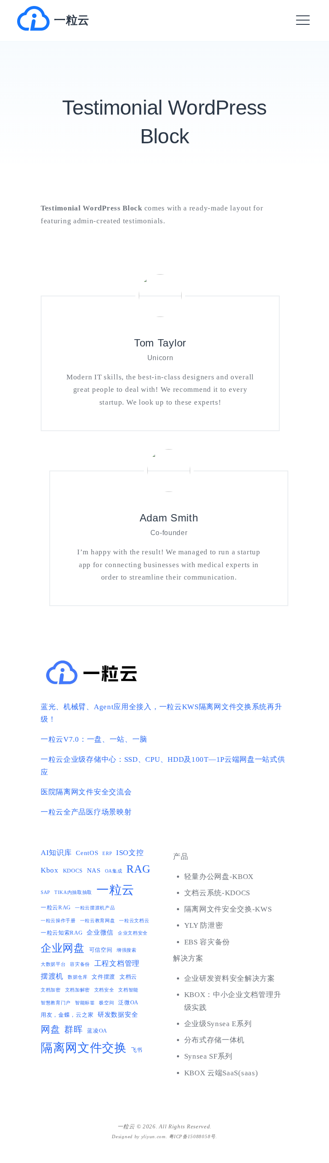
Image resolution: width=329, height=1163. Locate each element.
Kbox (50, 870)
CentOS (87, 852)
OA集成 (114, 871)
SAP (45, 892)
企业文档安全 (133, 933)
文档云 (128, 977)
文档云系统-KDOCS (217, 893)
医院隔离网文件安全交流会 (86, 792)
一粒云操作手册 (58, 920)
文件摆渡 (103, 977)
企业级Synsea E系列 (218, 1024)
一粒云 (72, 20)
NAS (94, 870)
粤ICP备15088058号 (192, 1136)
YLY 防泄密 (203, 925)
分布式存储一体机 (214, 1040)
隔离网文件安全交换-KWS (228, 909)
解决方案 (188, 958)
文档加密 (51, 990)
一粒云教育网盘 (97, 920)
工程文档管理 (117, 963)
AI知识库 (56, 853)
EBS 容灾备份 (207, 942)
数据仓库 (78, 977)
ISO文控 (130, 853)
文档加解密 (77, 990)
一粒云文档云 (134, 920)
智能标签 (85, 1002)
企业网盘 (63, 948)
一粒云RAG (56, 907)
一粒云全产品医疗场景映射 (86, 812)
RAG (138, 869)
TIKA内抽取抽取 (73, 892)
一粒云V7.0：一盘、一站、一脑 (94, 739)
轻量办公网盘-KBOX (219, 877)
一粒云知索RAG (62, 932)
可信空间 (101, 950)
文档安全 (104, 990)
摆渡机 (52, 976)
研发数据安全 (118, 1014)
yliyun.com (153, 1136)
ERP (107, 853)
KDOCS (73, 870)
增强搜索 (127, 950)
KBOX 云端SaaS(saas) (221, 1073)
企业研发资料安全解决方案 (229, 978)
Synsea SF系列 (208, 1056)
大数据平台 (53, 964)
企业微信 (100, 932)
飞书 (137, 1050)
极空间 (106, 1002)
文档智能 (128, 990)
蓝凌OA (97, 1030)
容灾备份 (80, 964)
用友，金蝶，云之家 (67, 1015)
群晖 (73, 1029)
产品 (180, 856)
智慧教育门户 (56, 1002)
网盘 (50, 1029)
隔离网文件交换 (84, 1047)
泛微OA (128, 1002)
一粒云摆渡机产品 (95, 908)
